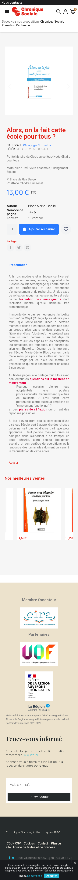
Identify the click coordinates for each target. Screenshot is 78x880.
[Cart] (72, 11)
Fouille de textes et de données (34, 847)
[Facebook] (10, 247)
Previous (10, 530)
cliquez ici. (31, 755)
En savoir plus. (34, 875)
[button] (9, 86)
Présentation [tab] (18, 265)
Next (67, 530)
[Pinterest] (27, 247)
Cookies (29, 843)
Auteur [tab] (13, 463)
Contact (43, 843)
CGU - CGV (14, 843)
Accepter (51, 875)
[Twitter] (19, 247)
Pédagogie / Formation (37, 145)
